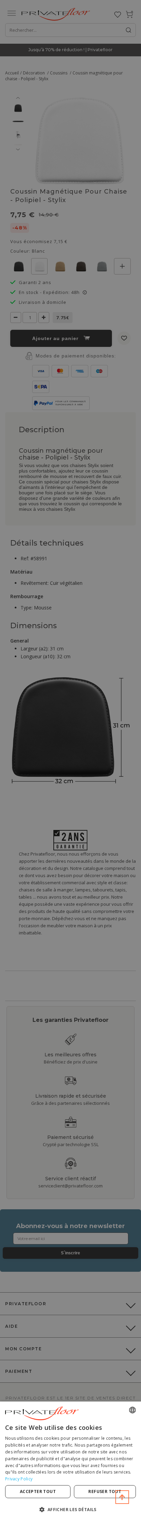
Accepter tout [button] (38, 1491)
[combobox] (132, 1410)
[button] (70, 1509)
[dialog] (70, 1461)
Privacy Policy (19, 1479)
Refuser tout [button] (104, 1491)
